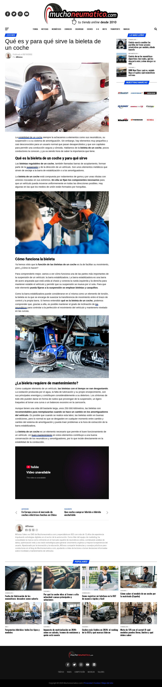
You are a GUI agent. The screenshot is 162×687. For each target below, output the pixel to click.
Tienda (35, 29)
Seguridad (79, 29)
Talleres (101, 672)
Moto (105, 29)
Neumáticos (56, 29)
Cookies (97, 683)
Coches (90, 29)
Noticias (44, 29)
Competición (80, 672)
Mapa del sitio (107, 683)
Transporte (115, 29)
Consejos (68, 29)
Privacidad (88, 683)
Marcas (126, 29)
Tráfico (61, 672)
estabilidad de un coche (30, 137)
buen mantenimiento (42, 435)
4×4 (97, 29)
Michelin (91, 672)
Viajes (69, 672)
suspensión (32, 167)
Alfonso (19, 57)
